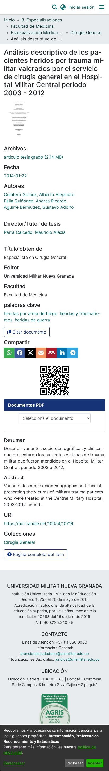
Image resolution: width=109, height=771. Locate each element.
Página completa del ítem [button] (38, 554)
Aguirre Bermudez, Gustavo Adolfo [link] (39, 207)
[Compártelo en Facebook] (20, 353)
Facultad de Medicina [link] (32, 26)
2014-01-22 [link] (15, 175)
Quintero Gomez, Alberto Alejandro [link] (39, 194)
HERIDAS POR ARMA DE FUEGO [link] (30, 313)
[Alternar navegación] (101, 7)
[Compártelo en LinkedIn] (62, 353)
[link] (33, 157)
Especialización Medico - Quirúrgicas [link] (37, 32)
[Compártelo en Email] (41, 353)
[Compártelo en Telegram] (72, 353)
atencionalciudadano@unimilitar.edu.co (54, 653)
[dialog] (54, 748)
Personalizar (14, 763)
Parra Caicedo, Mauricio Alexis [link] (34, 232)
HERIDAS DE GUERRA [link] (32, 319)
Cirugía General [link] (85, 32)
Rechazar (74, 763)
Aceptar (95, 763)
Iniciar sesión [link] (82, 7)
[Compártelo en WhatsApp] (9, 353)
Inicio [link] (9, 19)
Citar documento (28, 332)
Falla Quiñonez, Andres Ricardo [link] (35, 200)
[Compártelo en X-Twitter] (30, 353)
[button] (54, 7)
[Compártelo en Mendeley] (51, 353)
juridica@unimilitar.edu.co (77, 659)
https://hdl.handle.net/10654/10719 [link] (38, 523)
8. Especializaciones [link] (41, 19)
